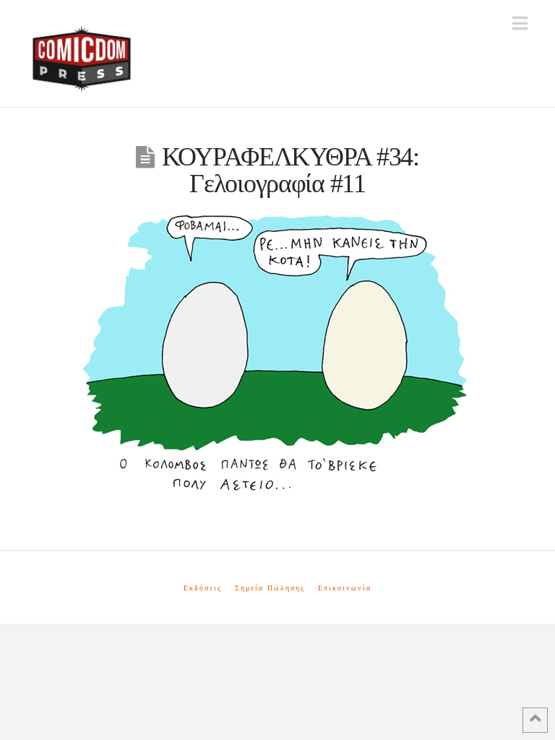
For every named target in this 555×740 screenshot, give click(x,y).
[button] (520, 23)
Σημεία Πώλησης (270, 588)
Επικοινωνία (344, 588)
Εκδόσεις (203, 588)
